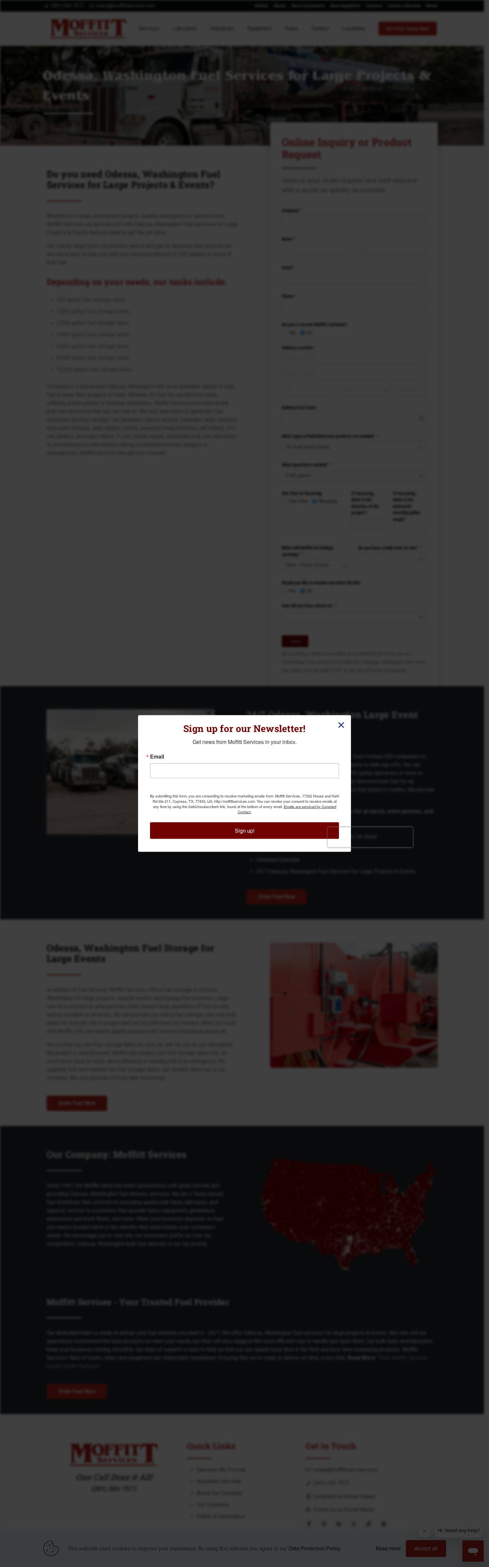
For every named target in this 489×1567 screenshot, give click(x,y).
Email (157, 756)
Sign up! (244, 830)
